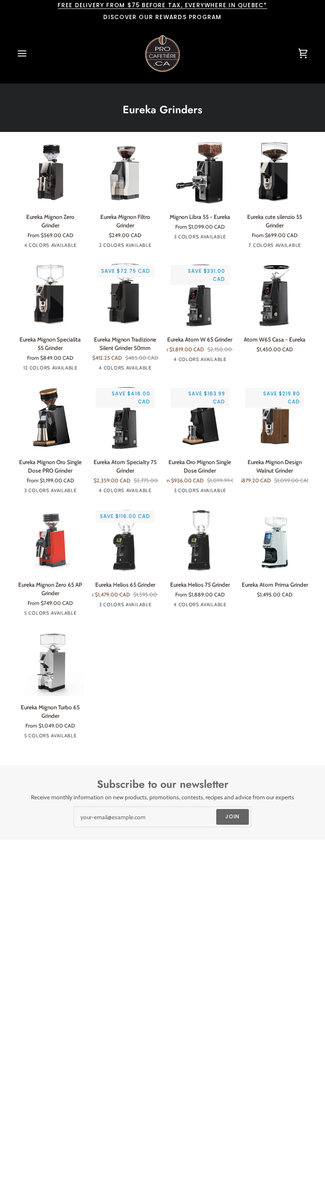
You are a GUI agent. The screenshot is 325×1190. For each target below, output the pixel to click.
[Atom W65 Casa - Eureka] (274, 294)
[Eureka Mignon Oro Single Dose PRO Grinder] (50, 417)
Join (233, 816)
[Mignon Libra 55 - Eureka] (200, 172)
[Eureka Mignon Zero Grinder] (50, 172)
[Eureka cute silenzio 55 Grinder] (274, 172)
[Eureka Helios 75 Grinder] (200, 540)
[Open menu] (29, 53)
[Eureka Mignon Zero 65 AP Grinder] (50, 540)
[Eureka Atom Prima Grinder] (274, 540)
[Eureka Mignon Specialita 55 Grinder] (50, 294)
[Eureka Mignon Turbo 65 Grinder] (50, 662)
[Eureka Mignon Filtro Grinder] (125, 172)
